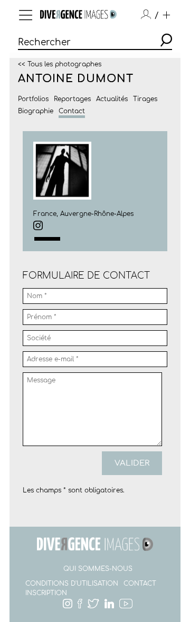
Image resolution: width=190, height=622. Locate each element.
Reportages (72, 99)
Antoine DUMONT (76, 79)
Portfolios (33, 99)
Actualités (112, 99)
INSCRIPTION (46, 593)
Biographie (35, 111)
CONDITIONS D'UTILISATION (71, 583)
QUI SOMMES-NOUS (97, 568)
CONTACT (140, 583)
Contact (72, 111)
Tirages (145, 99)
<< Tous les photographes (59, 64)
